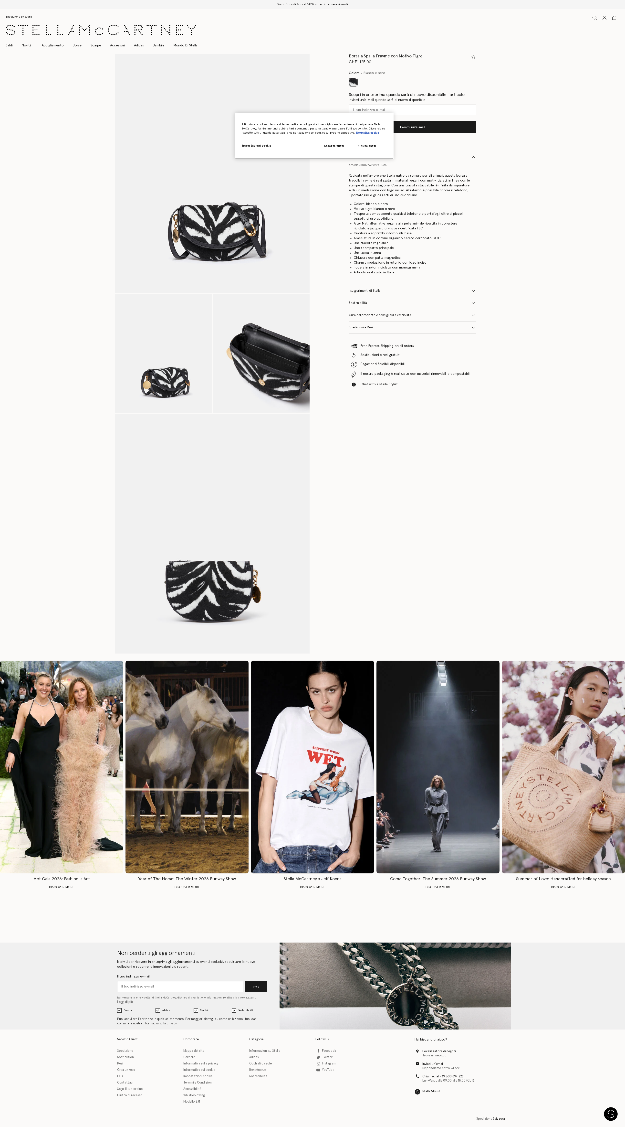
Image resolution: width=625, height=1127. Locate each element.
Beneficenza (258, 1070)
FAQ (120, 1076)
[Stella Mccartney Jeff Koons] (312, 767)
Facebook (329, 1050)
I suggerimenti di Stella (365, 290)
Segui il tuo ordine (130, 1089)
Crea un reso (126, 1070)
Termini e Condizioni (197, 1082)
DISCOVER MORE (61, 887)
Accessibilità (192, 1089)
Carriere (189, 1057)
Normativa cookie (367, 132)
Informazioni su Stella (264, 1050)
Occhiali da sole (260, 1063)
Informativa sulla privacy (160, 1023)
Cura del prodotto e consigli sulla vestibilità (380, 315)
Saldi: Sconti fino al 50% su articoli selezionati (312, 4)
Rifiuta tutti (367, 146)
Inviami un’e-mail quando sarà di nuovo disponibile (387, 100)
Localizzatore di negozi (439, 1051)
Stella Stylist (431, 1091)
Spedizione (125, 1050)
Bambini (205, 1010)
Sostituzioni (126, 1057)
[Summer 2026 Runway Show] (438, 767)
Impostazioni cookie (197, 1076)
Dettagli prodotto (362, 157)
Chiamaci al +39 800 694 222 (443, 1076)
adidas (166, 1010)
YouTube (328, 1070)
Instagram (329, 1063)
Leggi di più (125, 1002)
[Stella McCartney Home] (101, 30)
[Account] (604, 18)
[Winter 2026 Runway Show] (187, 767)
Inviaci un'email (433, 1064)
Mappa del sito (194, 1050)
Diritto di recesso (129, 1095)
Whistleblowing (194, 1095)
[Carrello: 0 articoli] (614, 18)
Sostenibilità (358, 303)
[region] (314, 136)
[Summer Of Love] (563, 767)
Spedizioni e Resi (361, 327)
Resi (120, 1063)
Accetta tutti (334, 146)
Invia (256, 986)
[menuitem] (27, 45)
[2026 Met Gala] (61, 767)
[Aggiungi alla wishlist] (473, 57)
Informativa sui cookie (199, 1070)
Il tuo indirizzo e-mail (133, 976)
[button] (212, 173)
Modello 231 (191, 1101)
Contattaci (125, 1082)
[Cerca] (595, 18)
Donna (128, 1010)
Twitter (327, 1057)
